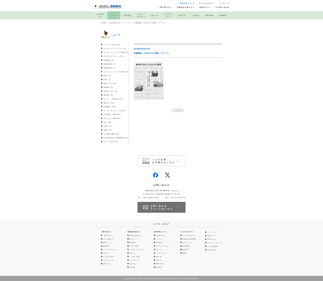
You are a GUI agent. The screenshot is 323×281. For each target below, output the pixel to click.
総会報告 (222, 15)
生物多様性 (109, 64)
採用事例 (106, 246)
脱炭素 (108, 87)
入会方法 (195, 15)
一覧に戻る (177, 110)
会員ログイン (205, 7)
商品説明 (185, 250)
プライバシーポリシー (214, 243)
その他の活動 (111, 134)
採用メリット (107, 242)
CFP (107, 122)
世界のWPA (209, 15)
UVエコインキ (187, 242)
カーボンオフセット (114, 111)
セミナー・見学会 (113, 99)
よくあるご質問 (108, 257)
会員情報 (109, 107)
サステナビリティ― (113, 56)
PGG (107, 76)
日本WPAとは (100, 15)
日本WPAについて (187, 3)
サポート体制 (133, 246)
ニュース (114, 15)
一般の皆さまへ (165, 7)
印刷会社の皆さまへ (186, 7)
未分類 (108, 95)
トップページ (224, 3)
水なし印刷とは (108, 239)
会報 (107, 130)
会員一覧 (182, 15)
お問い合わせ (224, 7)
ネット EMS (110, 142)
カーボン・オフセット (141, 15)
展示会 (108, 103)
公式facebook (212, 250)
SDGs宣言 (127, 15)
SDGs (108, 126)
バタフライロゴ (168, 15)
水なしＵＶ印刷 (111, 118)
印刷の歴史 (186, 246)
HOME (103, 23)
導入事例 (132, 242)
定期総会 (108, 60)
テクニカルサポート (207, 3)
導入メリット (133, 239)
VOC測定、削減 (112, 114)
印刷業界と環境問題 (189, 239)
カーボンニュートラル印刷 (115, 52)
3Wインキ (154, 15)
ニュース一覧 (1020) (112, 45)
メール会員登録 (212, 246)
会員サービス (110, 91)
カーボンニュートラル (114, 48)
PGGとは (106, 253)
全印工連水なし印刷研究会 (115, 138)
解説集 (184, 253)
